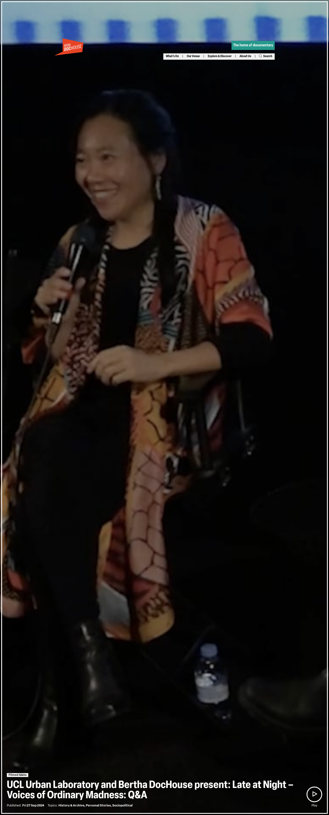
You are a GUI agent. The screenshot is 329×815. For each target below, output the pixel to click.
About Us (245, 56)
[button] (314, 794)
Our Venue (193, 56)
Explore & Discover (219, 56)
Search (267, 56)
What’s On (172, 56)
